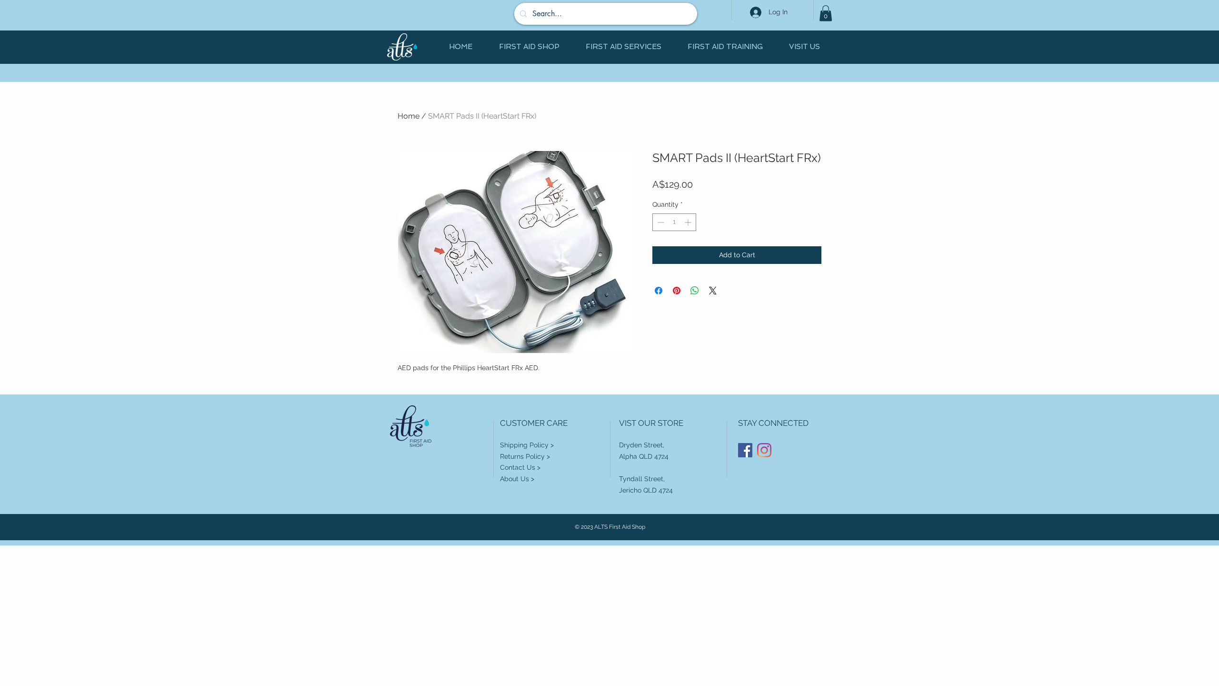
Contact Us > (520, 467)
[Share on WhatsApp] (694, 290)
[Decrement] (660, 222)
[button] (825, 13)
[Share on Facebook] (658, 290)
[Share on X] (713, 290)
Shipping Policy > (527, 445)
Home (409, 116)
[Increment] (689, 222)
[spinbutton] (674, 222)
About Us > (517, 479)
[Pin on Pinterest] (676, 290)
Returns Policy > (525, 456)
